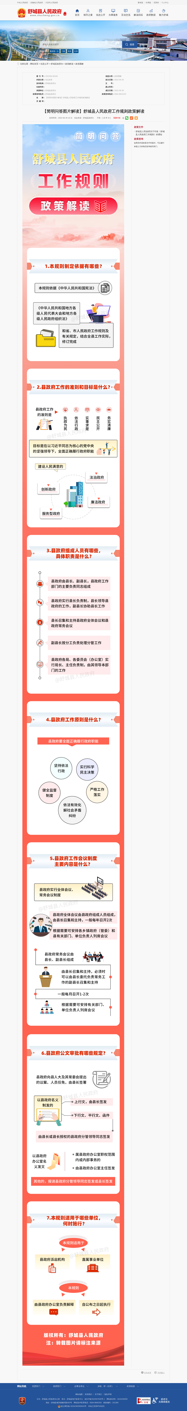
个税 (63, 51)
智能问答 (143, 44)
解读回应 (138, 15)
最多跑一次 (54, 51)
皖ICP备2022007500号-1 (95, 1399)
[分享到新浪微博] (131, 118)
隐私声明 (108, 1394)
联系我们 (88, 1394)
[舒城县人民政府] (42, 13)
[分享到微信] (126, 118)
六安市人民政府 (51, 3)
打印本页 (147, 1373)
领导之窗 (88, 15)
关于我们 (98, 1394)
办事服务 (113, 15)
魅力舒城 (163, 15)
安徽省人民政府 (36, 3)
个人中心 (165, 3)
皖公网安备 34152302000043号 (73, 1406)
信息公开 (100, 15)
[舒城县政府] (93, 40)
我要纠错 (116, 118)
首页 (77, 15)
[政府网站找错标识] (144, 1401)
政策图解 (79, 64)
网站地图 (79, 1394)
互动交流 (125, 15)
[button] (148, 3)
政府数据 (151, 15)
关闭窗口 (161, 1373)
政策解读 (69, 64)
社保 (76, 51)
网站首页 (34, 64)
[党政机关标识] (22, 1401)
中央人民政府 (22, 3)
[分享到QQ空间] (136, 118)
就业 (69, 51)
